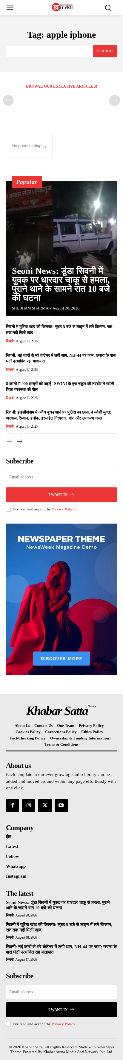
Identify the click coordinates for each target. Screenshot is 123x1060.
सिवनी (10, 341)
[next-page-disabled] (114, 100)
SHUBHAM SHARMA (30, 308)
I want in (57, 494)
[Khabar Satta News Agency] (63, 7)
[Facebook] (12, 805)
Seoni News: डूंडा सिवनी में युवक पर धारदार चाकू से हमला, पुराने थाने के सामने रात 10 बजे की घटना (61, 284)
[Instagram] (28, 805)
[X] (44, 805)
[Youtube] (61, 805)
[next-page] (19, 442)
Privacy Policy (63, 509)
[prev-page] (8, 100)
